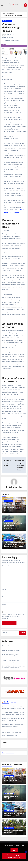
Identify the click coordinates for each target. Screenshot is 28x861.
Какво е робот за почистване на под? (13, 646)
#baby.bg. (6, 40)
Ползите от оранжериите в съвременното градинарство (13, 832)
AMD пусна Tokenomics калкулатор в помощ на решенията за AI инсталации (13, 726)
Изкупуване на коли (8, 753)
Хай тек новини (10, 702)
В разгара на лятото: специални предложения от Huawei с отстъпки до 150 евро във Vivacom (13, 733)
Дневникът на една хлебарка (14, 523)
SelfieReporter (11, 35)
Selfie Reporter (10, 507)
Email (4, 597)
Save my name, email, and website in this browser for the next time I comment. (13, 616)
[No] (26, 852)
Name (4, 589)
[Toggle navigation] (2, 5)
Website (4, 604)
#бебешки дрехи (14, 40)
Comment (5, 566)
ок (14, 850)
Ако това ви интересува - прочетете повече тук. (14, 856)
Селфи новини (7, 20)
